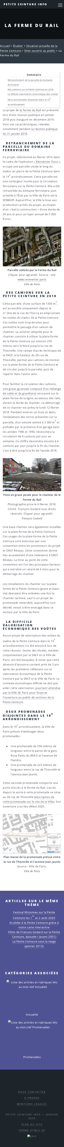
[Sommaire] (4, 143)
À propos (32, 1097)
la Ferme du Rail (30, 110)
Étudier (18, 46)
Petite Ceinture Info (26, 4)
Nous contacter (32, 1091)
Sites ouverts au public (40, 51)
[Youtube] (43, 1081)
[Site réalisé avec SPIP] (32, 1136)
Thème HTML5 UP (32, 1130)
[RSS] (20, 1081)
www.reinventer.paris (32, 279)
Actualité (32, 1014)
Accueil (5, 46)
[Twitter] (35, 1081)
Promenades (32, 1057)
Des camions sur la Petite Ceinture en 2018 (30, 89)
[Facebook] (28, 1081)
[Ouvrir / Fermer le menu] (60, 5)
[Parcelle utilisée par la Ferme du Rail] (32, 247)
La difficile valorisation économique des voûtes (33, 94)
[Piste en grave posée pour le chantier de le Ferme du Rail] (32, 474)
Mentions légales (32, 1104)
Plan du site (32, 1124)
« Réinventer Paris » (47, 162)
